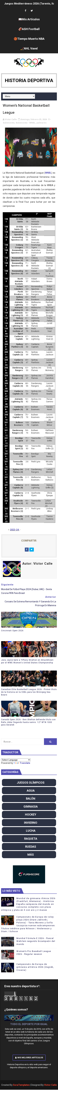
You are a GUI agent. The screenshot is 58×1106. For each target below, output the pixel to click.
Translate (25, 763)
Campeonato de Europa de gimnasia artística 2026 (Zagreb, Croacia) (35, 967)
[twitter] (31, 10)
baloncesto (9, 123)
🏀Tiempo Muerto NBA (29, 38)
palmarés (41, 123)
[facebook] (25, 10)
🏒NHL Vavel (29, 48)
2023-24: (14, 529)
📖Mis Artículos (29, 19)
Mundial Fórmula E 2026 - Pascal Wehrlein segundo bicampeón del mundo (35, 941)
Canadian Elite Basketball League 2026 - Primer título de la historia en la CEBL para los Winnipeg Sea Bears (29, 692)
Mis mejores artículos (30, 1057)
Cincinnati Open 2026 (12, 630)
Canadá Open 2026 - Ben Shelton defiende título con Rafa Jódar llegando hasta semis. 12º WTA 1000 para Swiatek (28, 722)
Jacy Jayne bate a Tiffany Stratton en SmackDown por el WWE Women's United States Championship (27, 661)
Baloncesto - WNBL (25, 123)
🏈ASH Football (29, 29)
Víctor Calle (50, 1085)
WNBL (48, 173)
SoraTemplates (21, 1085)
